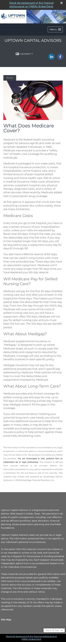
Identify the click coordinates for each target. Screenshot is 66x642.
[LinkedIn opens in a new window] (51, 59)
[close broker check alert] (61, 3)
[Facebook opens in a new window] (60, 59)
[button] (55, 29)
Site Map (6, 619)
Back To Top (52, 630)
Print (10, 77)
